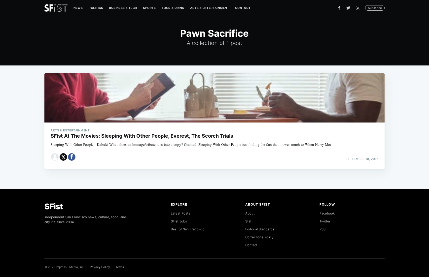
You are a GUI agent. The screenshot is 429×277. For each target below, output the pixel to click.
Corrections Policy (259, 237)
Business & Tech (123, 8)
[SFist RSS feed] (359, 8)
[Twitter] (348, 8)
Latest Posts (180, 213)
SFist (53, 206)
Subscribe (375, 8)
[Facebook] (339, 8)
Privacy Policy (100, 267)
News (78, 8)
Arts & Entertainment (209, 8)
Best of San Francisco (188, 229)
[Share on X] (63, 157)
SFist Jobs (179, 221)
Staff (249, 221)
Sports (149, 8)
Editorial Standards (259, 229)
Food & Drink (173, 8)
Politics (96, 8)
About (250, 213)
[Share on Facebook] (72, 157)
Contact (243, 8)
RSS (322, 229)
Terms (119, 267)
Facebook (327, 213)
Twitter (325, 221)
